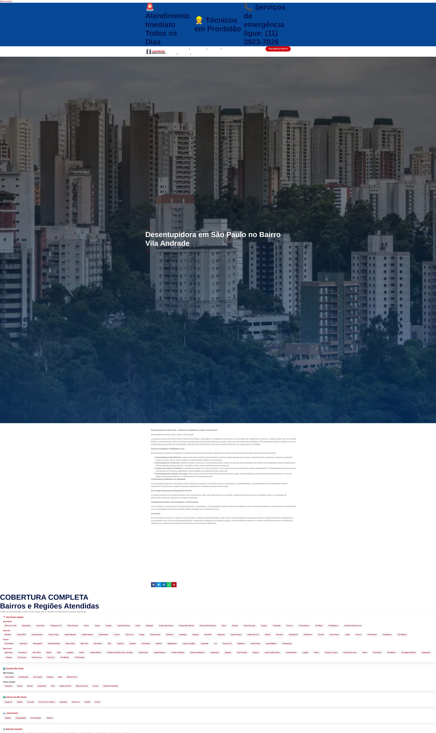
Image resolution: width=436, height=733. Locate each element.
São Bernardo (23, 677)
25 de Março (9, 643)
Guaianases (215, 652)
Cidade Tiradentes (178, 652)
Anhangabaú (37, 643)
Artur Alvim (37, 652)
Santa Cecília (255, 643)
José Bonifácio (291, 652)
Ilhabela (50, 718)
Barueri (30, 686)
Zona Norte (7, 621)
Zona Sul (6, 630)
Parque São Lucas (350, 652)
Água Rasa (8, 652)
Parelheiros (308, 634)
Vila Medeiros (333, 625)
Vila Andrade (372, 634)
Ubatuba (8, 718)
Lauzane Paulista (124, 625)
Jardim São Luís (253, 634)
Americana (75, 702)
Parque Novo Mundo (186, 625)
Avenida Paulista (54, 643)
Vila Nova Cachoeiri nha (352, 625)
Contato (197, 54)
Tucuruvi (289, 625)
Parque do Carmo (331, 652)
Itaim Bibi (207, 634)
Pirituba (235, 625)
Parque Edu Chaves (166, 625)
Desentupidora (179, 49)
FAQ (173, 54)
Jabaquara (221, 634)
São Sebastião (36, 718)
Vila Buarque (286, 643)
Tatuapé (8, 657)
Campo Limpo (53, 634)
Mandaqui (149, 625)
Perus (224, 625)
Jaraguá (108, 625)
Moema (267, 634)
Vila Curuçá (22, 657)
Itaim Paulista (242, 652)
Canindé (132, 643)
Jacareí (97, 702)
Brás (109, 643)
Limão (138, 625)
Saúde (347, 634)
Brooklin (8, 634)
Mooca (316, 652)
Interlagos (182, 634)
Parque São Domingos (208, 625)
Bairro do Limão (10, 625)
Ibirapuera (169, 634)
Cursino (117, 634)
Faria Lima (129, 634)
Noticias (183, 54)
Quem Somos (198, 49)
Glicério (159, 643)
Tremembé (276, 625)
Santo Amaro (334, 634)
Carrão (81, 652)
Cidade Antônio (95, 652)
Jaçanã (97, 625)
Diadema (50, 677)
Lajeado (305, 652)
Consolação (146, 643)
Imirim (86, 625)
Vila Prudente (79, 657)
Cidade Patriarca (159, 652)
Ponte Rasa (377, 652)
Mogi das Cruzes (82, 686)
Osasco (19, 686)
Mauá (60, 677)
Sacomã (321, 634)
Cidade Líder (143, 652)
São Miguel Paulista (408, 652)
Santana (264, 625)
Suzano (95, 686)
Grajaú (141, 634)
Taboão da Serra (65, 686)
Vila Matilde (65, 657)
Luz (215, 643)
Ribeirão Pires (72, 677)
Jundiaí (19, 702)
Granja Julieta (155, 634)
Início (147, 251)
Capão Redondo (70, 634)
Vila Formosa (36, 657)
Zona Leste (7, 648)
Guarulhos (8, 686)
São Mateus (391, 652)
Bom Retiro (98, 643)
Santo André (9, 677)
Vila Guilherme (304, 625)
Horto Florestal (72, 625)
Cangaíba (70, 652)
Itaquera (256, 652)
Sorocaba (30, 702)
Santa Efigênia (271, 643)
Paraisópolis (293, 634)
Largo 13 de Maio (189, 643)
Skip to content (6, 1)
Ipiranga (195, 634)
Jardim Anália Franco (272, 652)
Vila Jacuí (50, 657)
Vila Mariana (387, 634)
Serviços (214, 49)
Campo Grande (37, 634)
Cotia (53, 686)
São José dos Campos (47, 702)
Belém (49, 652)
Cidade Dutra (103, 634)
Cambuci (120, 643)
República (241, 643)
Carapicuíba (42, 686)
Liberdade (204, 643)
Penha (365, 652)
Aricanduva (22, 652)
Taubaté (87, 702)
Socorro (358, 634)
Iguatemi (228, 652)
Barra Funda (70, 643)
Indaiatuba (63, 702)
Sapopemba (426, 652)
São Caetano (37, 677)
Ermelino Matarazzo (197, 652)
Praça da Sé (227, 643)
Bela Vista (84, 643)
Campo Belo (21, 634)
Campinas (8, 702)
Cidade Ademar (87, 634)
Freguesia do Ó (56, 625)
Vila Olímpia (402, 634)
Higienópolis (172, 643)
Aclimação (23, 643)
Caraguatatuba (21, 718)
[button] (153, 584)
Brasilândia (26, 625)
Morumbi (279, 634)
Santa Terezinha (249, 625)
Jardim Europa (236, 634)
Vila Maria (318, 625)
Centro (5, 639)
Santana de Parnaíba (110, 686)
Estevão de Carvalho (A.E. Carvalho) (120, 652)
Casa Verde (40, 625)
